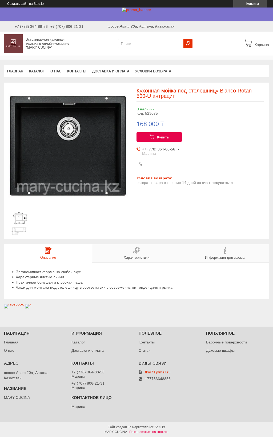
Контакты (76, 71)
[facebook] (14, 304)
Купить (163, 137)
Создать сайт (17, 4)
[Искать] (187, 43)
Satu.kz (160, 427)
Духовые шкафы (220, 350)
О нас (55, 71)
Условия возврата (153, 71)
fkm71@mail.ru (158, 372)
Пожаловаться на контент (149, 432)
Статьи (145, 350)
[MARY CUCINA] (13, 43)
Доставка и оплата (110, 71)
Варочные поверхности (226, 342)
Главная (15, 71)
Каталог (37, 71)
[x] (28, 304)
